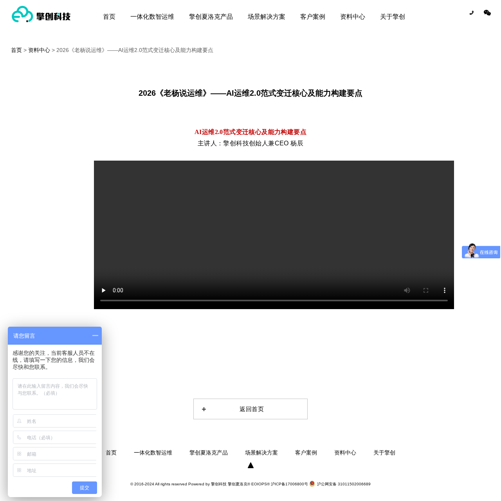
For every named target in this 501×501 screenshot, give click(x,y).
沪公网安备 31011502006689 (344, 484)
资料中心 (352, 16)
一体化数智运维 (152, 16)
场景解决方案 (266, 16)
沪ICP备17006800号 (290, 484)
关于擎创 (392, 16)
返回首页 (252, 409)
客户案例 (312, 16)
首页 (109, 16)
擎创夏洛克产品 (211, 16)
